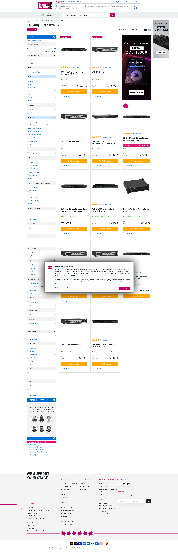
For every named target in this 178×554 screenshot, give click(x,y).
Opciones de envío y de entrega (107, 489)
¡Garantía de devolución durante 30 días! (69, 8)
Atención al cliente (106, 480)
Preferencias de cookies (62, 288)
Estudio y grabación (67, 492)
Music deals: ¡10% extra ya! (37, 442)
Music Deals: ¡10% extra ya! (69, 484)
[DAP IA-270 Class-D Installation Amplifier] (136, 187)
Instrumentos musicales (68, 500)
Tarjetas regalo (33, 455)
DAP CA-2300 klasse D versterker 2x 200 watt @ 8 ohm (105, 142)
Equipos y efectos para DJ (68, 489)
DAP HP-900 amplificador (71, 344)
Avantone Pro (32, 87)
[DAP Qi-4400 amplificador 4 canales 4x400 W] (74, 50)
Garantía (100, 494)
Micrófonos (64, 494)
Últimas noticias (84, 486)
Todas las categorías (34, 122)
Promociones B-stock (35, 447)
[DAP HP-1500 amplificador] (74, 117)
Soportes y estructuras (68, 521)
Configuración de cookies (105, 514)
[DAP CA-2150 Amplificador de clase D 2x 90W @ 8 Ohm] (136, 254)
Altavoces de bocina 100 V (35, 128)
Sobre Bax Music (85, 484)
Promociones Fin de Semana (37, 452)
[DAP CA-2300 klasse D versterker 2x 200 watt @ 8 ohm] (105, 117)
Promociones (32, 444)
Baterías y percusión (67, 508)
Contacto (101, 484)
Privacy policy (102, 511)
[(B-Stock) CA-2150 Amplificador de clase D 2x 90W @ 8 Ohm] (136, 117)
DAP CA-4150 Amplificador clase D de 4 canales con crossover (74, 210)
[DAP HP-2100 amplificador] (105, 50)
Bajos (62, 505)
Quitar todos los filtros (35, 40)
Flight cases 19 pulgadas (35, 134)
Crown (30, 91)
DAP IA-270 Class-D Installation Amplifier (136, 210)
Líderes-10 (33, 29)
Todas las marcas (33, 81)
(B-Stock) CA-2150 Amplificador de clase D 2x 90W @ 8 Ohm (136, 139)
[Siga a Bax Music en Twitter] (124, 484)
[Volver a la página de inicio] (42, 14)
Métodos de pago (103, 486)
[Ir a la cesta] (135, 6)
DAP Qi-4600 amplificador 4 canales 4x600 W (103, 210)
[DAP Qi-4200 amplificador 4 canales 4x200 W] (105, 322)
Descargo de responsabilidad (107, 508)
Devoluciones (102, 492)
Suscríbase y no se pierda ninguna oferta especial (132, 496)
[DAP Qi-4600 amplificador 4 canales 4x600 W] (105, 187)
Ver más (30, 100)
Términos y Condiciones (105, 506)
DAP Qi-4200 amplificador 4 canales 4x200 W (103, 345)
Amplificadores (32, 141)
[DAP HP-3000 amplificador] (74, 254)
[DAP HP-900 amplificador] (74, 322)
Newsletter (83, 489)
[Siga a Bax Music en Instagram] (128, 484)
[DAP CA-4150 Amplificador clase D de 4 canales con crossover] (74, 187)
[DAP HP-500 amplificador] (105, 254)
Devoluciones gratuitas (64, 6)
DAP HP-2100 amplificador (102, 72)
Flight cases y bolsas (67, 524)
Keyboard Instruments (67, 511)
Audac (29, 84)
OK (126, 288)
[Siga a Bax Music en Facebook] (119, 484)
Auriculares (64, 497)
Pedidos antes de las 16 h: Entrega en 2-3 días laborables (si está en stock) (108, 6)
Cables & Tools (65, 519)
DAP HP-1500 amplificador (71, 141)
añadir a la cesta (75, 91)
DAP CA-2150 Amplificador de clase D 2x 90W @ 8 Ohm (135, 278)
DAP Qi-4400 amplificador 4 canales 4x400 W (72, 73)
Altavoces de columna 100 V (36, 131)
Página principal (103, 503)
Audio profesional (66, 486)
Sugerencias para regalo (36, 449)
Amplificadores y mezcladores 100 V (38, 125)
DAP (29, 94)
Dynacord (31, 97)
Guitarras (64, 502)
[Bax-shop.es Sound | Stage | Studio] (45, 5)
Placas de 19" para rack (34, 138)
